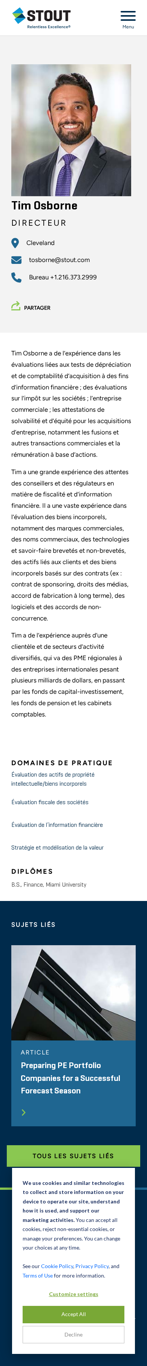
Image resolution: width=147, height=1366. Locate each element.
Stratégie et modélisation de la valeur (57, 848)
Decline (73, 1334)
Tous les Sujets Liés (74, 1156)
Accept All (73, 1314)
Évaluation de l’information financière (57, 825)
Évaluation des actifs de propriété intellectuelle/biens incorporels (53, 779)
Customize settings (73, 1294)
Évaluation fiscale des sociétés (50, 803)
